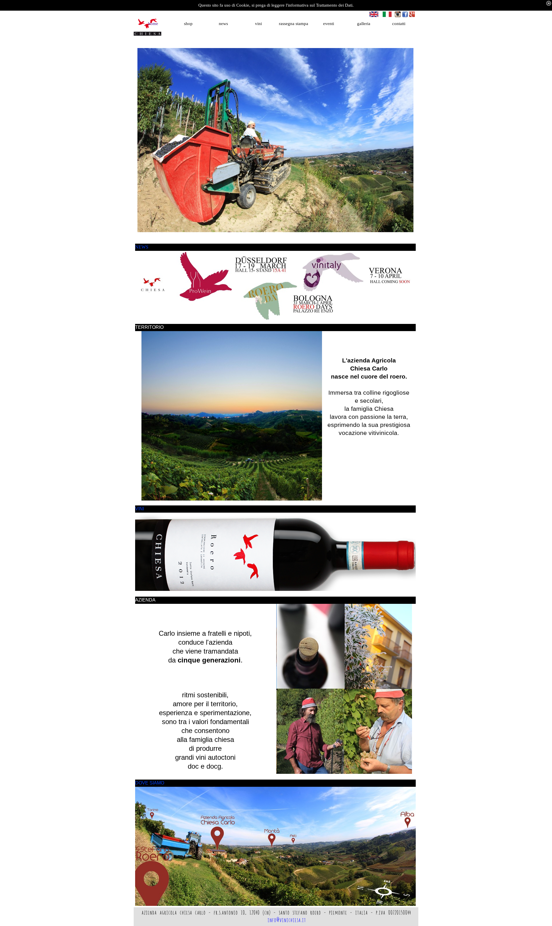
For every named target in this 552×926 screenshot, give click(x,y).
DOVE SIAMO (149, 782)
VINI (139, 508)
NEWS (141, 247)
